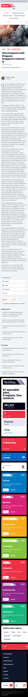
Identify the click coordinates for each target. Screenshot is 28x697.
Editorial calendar (7, 660)
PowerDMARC (4, 695)
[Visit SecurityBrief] (11, 584)
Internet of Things (14, 18)
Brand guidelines (7, 653)
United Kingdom (17, 635)
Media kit (13, 490)
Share (5, 299)
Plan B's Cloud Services (7, 693)
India (19, 632)
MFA (4, 49)
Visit (5, 490)
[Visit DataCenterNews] (11, 519)
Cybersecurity (16, 49)
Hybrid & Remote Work (19, 15)
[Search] (20, 22)
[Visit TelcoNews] (11, 606)
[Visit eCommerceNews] (11, 541)
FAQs (4, 667)
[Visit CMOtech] (11, 497)
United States (7, 639)
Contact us (6, 657)
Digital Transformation (18, 13)
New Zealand (7, 635)
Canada (13, 632)
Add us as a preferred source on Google (15, 303)
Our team (5, 674)
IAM (8, 49)
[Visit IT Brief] (11, 562)
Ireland (24, 632)
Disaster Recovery (7, 15)
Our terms (6, 678)
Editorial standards (8, 664)
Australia (6, 632)
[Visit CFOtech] (11, 475)
